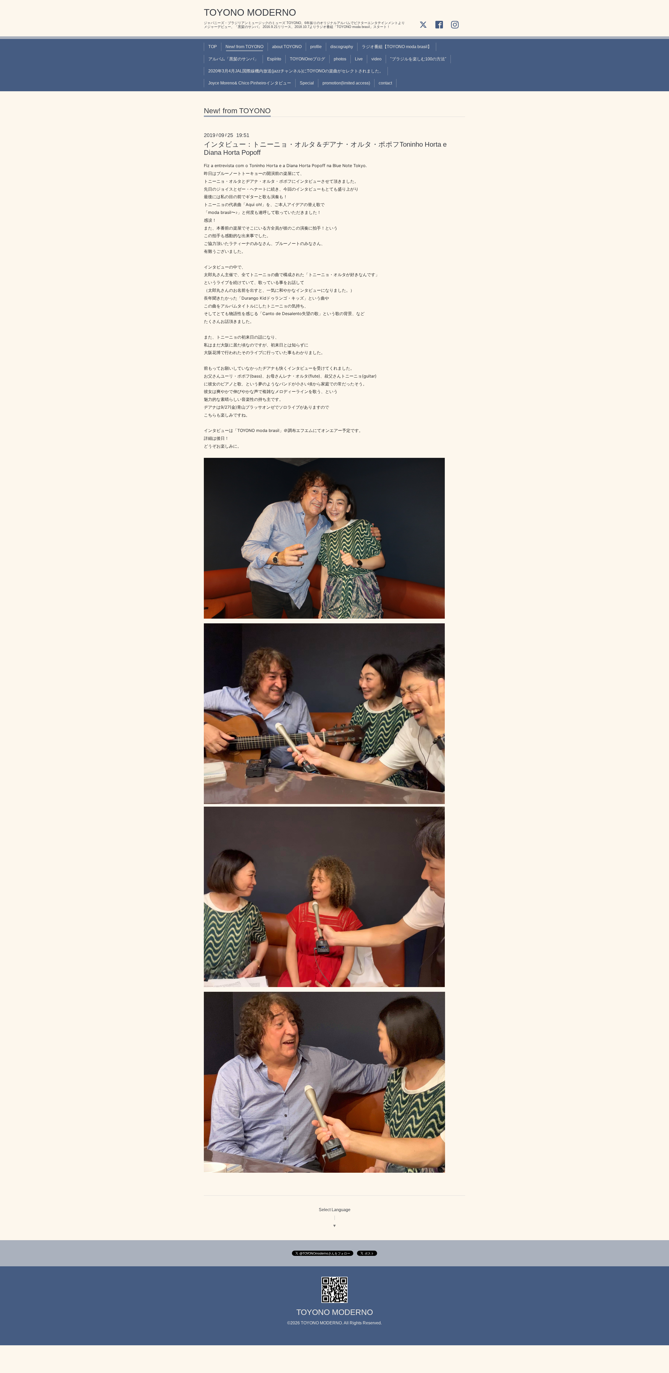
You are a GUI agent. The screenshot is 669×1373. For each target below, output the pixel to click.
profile (316, 46)
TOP (212, 46)
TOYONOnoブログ (307, 59)
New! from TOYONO (244, 46)
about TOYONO (287, 46)
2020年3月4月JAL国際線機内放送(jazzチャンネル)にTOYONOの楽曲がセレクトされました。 (295, 71)
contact (385, 83)
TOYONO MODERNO (250, 12)
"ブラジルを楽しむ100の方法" (418, 59)
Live (359, 59)
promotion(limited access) (346, 83)
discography (341, 46)
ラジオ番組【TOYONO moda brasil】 (397, 46)
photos (340, 59)
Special (307, 83)
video (376, 59)
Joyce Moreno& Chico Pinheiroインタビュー (249, 83)
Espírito (274, 59)
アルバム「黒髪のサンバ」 (233, 59)
